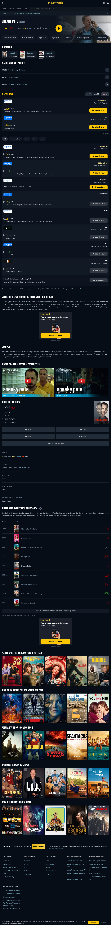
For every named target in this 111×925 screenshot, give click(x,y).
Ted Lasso (27, 874)
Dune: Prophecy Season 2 (12, 890)
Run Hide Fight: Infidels (97, 861)
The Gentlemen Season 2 (12, 894)
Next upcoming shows (10, 886)
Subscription (15, 139)
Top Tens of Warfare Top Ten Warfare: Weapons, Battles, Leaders (11, 902)
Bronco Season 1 (9, 897)
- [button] (13, 70)
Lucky (26, 864)
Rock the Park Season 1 (11, 909)
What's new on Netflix (75, 861)
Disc (42, 139)
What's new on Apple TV (76, 870)
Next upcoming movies (96, 857)
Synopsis (55, 37)
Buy (34, 139)
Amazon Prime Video (53, 871)
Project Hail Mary (9, 867)
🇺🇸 (104, 94)
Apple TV (49, 867)
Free (27, 139)
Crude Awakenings (96, 864)
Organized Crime (24, 468)
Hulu (47, 874)
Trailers (68, 37)
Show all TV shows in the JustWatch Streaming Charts (55, 611)
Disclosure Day (8, 877)
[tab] (55, 70)
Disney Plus (50, 864)
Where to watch (10, 37)
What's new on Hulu (74, 879)
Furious (27, 861)
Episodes (42, 37)
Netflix (48, 861)
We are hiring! (38, 846)
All (5, 139)
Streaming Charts (84, 37)
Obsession (7, 861)
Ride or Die (28, 871)
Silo (25, 867)
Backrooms (7, 864)
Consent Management (55, 849)
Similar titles (101, 37)
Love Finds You (94, 873)
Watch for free (27, 37)
